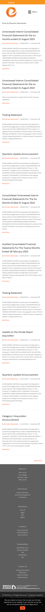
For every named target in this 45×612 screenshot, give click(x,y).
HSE (22, 557)
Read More (5, 69)
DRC (22, 515)
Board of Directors (23, 493)
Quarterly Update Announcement (20, 154)
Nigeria (22, 517)
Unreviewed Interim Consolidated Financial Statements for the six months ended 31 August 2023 (20, 36)
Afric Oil (22, 510)
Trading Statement (12, 115)
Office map (22, 572)
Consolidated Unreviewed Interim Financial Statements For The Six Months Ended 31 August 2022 (20, 199)
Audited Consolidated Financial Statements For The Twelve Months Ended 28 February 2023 (21, 248)
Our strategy (22, 475)
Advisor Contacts (22, 575)
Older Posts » (38, 461)
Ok (22, 608)
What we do (23, 480)
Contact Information (22, 570)
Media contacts (22, 577)
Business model (22, 477)
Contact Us (22, 567)
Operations (22, 507)
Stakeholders (22, 555)
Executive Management (22, 495)
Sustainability (22, 544)
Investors (22, 527)
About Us (22, 469)
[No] (42, 605)
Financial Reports (22, 532)
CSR (22, 552)
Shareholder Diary (22, 548)
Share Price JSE (22, 535)
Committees (23, 497)
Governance (22, 489)
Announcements (22, 530)
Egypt (22, 512)
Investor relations (22, 550)
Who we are (22, 472)
